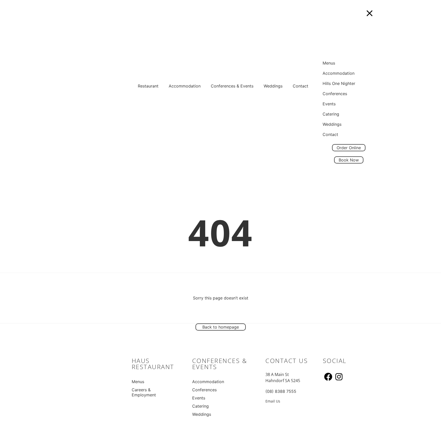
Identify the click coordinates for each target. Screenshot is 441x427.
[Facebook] (328, 376)
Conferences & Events (232, 86)
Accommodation (185, 86)
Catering (200, 406)
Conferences (204, 389)
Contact (300, 86)
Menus (138, 381)
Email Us (272, 401)
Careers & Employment (144, 392)
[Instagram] (339, 376)
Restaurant (148, 86)
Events (198, 397)
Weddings (273, 86)
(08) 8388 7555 (280, 391)
